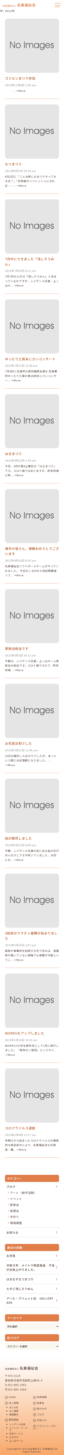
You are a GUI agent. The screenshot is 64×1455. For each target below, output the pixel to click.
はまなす (13, 1437)
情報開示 (13, 1414)
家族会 (14, 1205)
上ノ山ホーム (16, 1441)
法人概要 (13, 1411)
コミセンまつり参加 (20, 78)
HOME (12, 1397)
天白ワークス (16, 1433)
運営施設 (13, 1419)
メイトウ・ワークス (18, 1429)
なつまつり (13, 164)
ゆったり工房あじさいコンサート (30, 359)
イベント (16, 1199)
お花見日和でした (18, 743)
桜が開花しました (18, 838)
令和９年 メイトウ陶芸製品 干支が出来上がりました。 (30, 1267)
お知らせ (12, 1232)
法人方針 (13, 1407)
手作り (14, 1217)
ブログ (10, 1186)
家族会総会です (17, 648)
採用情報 (41, 1397)
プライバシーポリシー (45, 1427)
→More (21, 91)
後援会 (14, 1211)
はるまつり (13, 453)
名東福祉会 (19, 5)
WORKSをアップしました (24, 1033)
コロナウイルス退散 (20, 1128)
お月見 (10, 1256)
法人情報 (13, 1403)
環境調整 (16, 1223)
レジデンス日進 (17, 1424)
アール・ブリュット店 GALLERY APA (29, 1300)
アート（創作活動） (23, 1192)
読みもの (41, 1408)
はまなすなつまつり (20, 1279)
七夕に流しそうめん (20, 1289)
